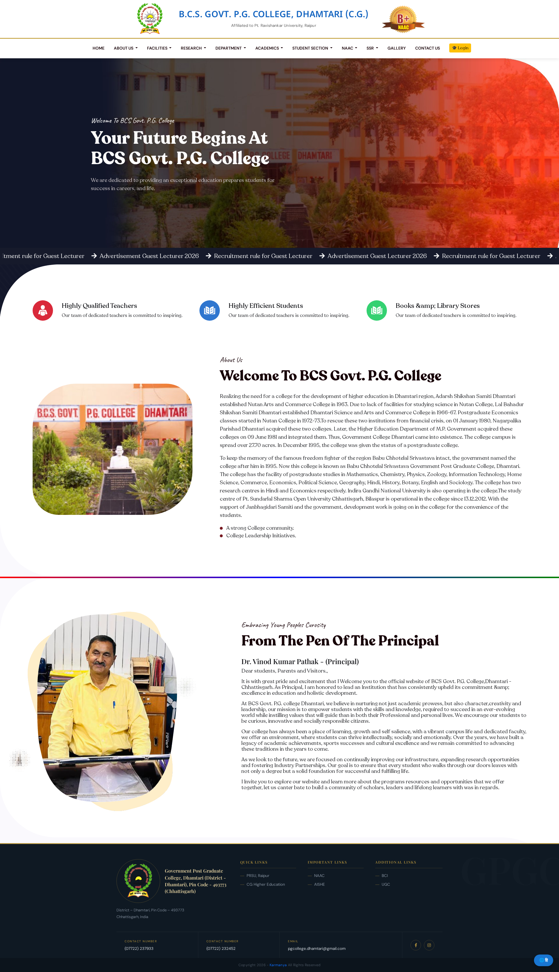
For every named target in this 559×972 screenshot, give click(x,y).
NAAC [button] (348, 48)
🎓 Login (460, 48)
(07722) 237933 (139, 948)
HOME (99, 48)
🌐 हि (543, 960)
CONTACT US (427, 48)
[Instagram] (429, 945)
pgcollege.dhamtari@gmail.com (317, 948)
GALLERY (397, 48)
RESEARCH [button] (192, 48)
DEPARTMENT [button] (229, 48)
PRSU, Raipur (258, 875)
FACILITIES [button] (157, 48)
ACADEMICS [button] (267, 48)
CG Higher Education (266, 884)
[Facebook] (416, 945)
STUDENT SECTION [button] (310, 48)
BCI (385, 875)
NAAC (319, 875)
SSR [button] (371, 48)
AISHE (319, 884)
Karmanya (278, 965)
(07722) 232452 (221, 948)
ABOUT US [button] (124, 48)
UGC (386, 884)
